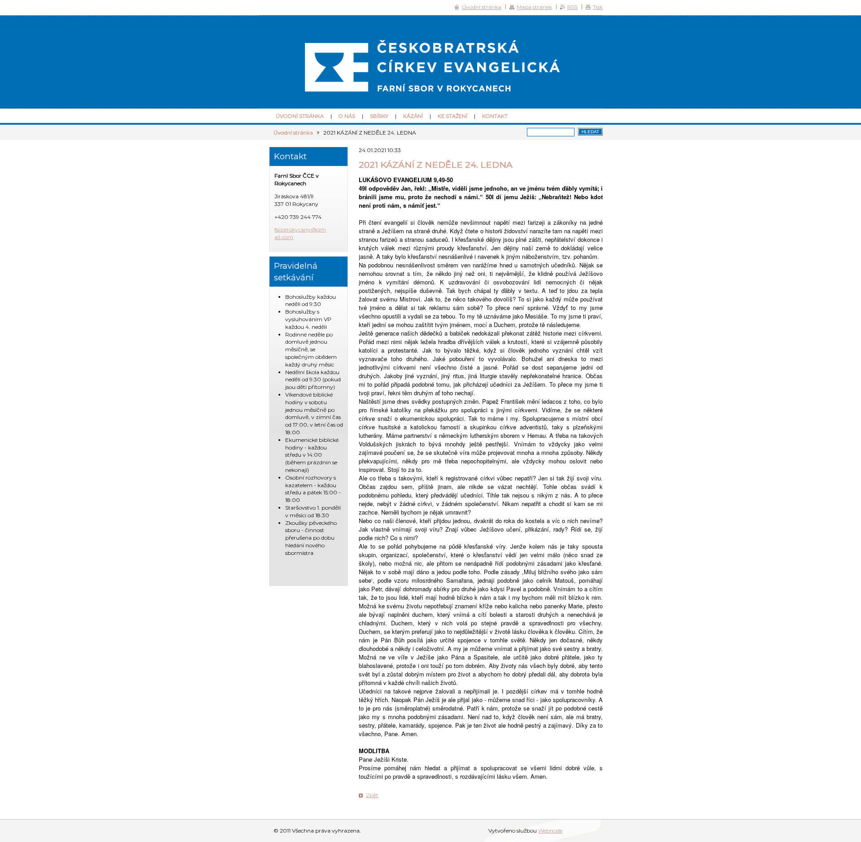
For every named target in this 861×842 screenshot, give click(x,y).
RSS (572, 7)
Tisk (598, 7)
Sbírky (379, 116)
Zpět (372, 795)
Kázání (413, 116)
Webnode (550, 830)
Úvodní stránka (300, 116)
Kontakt (495, 116)
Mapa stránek (534, 7)
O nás (347, 116)
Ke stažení (452, 116)
